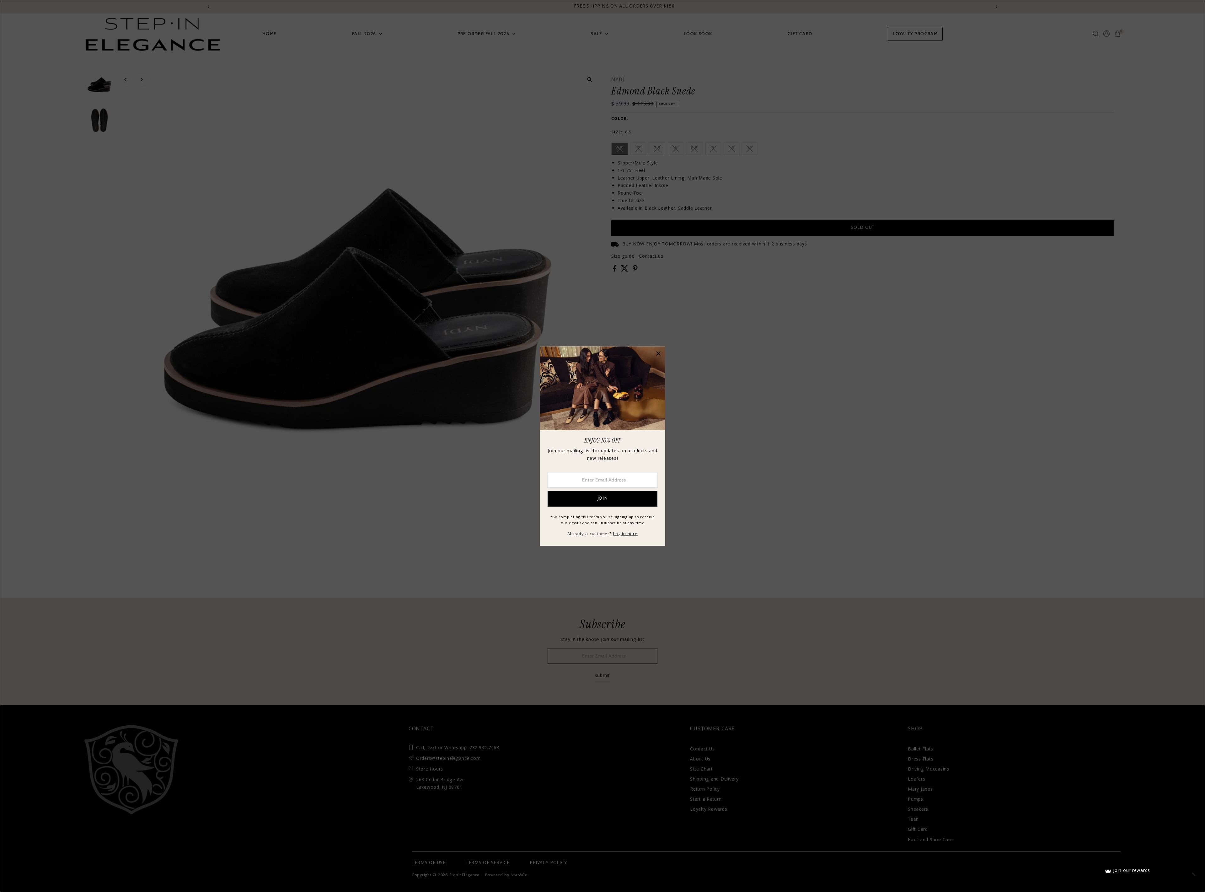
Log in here (625, 534)
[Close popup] (658, 353)
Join (602, 498)
